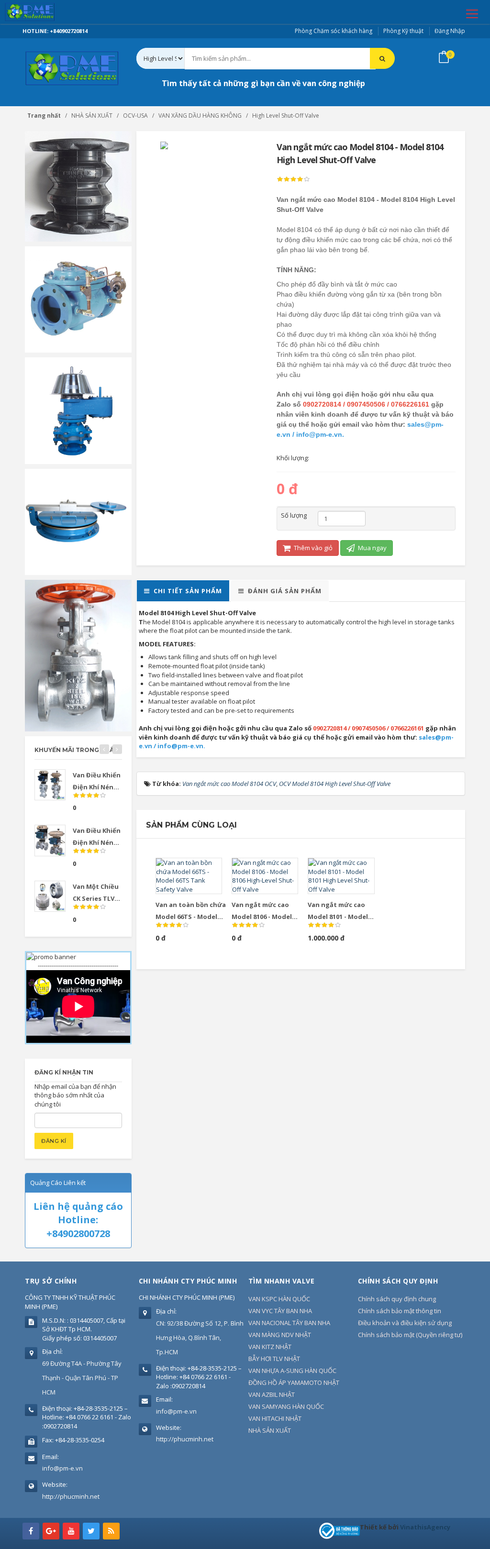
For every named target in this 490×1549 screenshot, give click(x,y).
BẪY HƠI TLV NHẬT (274, 1358)
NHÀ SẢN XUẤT (269, 1430)
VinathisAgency (425, 1527)
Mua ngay (371, 547)
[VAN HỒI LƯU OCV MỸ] (78, 298)
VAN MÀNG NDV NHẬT (279, 1334)
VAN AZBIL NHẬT (271, 1394)
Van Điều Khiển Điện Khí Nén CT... (97, 842)
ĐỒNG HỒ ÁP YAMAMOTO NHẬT (293, 1382)
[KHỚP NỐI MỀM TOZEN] (78, 185)
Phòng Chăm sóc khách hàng (333, 31)
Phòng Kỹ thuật (403, 31)
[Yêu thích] (202, 869)
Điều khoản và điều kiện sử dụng (405, 1322)
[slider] (293, 179)
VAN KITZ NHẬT (269, 1346)
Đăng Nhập (449, 31)
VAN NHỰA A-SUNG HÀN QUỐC (292, 1370)
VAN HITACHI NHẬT (274, 1418)
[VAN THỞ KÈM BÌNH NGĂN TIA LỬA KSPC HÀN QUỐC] (78, 410)
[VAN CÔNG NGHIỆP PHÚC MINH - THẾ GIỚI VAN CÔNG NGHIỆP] (43, 12)
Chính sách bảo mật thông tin (399, 1310)
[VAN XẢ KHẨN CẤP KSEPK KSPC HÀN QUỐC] (78, 521)
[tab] (183, 591)
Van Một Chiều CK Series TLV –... (96, 898)
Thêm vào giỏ (312, 547)
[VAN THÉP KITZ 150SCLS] (78, 655)
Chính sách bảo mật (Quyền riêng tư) (410, 1334)
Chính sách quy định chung (397, 1299)
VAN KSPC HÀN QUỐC (279, 1299)
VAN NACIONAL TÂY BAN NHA (289, 1322)
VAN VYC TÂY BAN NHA (280, 1310)
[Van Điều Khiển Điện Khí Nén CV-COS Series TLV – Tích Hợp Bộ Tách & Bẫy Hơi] (50, 784)
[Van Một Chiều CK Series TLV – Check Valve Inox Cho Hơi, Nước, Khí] (50, 896)
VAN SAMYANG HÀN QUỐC (286, 1406)
